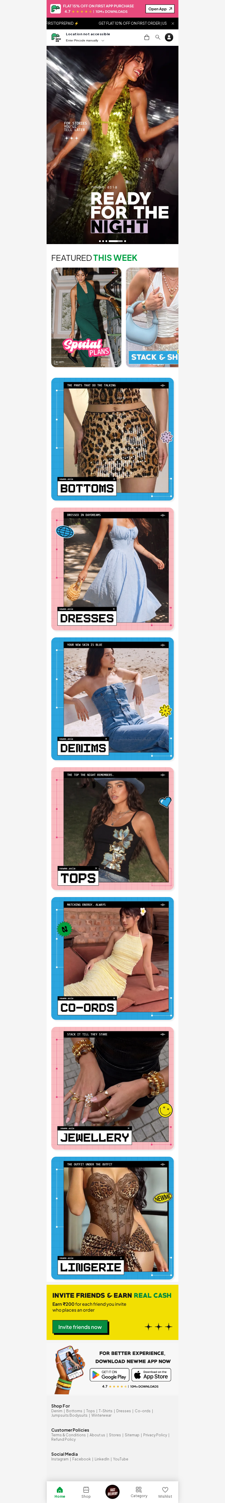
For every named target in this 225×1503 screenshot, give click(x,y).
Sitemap (132, 1435)
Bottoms (74, 1411)
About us (97, 1435)
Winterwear (101, 1415)
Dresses (123, 1411)
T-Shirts (105, 1411)
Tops (90, 1411)
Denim (56, 1411)
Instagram (60, 1459)
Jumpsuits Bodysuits (69, 1415)
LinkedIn (102, 1459)
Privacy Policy (155, 1435)
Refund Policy (63, 1439)
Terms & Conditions (68, 1435)
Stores (115, 1435)
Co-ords (143, 1411)
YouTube (120, 1459)
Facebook (81, 1459)
